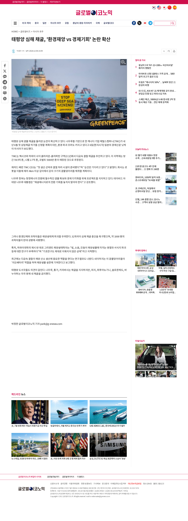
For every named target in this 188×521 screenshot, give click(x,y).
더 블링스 (44, 2)
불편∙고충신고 (158, 484)
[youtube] (145, 23)
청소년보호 (147, 484)
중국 (37, 23)
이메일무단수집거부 (118, 484)
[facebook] (134, 23)
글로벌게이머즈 (33, 2)
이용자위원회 (74, 484)
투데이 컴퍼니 (141, 250)
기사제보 (96, 484)
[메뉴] (15, 23)
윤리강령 (64, 484)
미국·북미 (26, 23)
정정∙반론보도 (86, 484)
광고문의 (105, 484)
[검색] (173, 23)
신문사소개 (54, 484)
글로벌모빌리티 (18, 2)
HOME (14, 31)
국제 (98, 23)
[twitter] (139, 23)
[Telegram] (150, 23)
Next (173, 357)
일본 (45, 23)
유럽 (67, 23)
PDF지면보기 (55, 2)
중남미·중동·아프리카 (82, 23)
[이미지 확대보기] (123, 62)
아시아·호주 (55, 23)
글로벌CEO (108, 23)
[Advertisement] (69, 207)
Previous (139, 357)
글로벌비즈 (25, 31)
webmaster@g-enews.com (100, 496)
